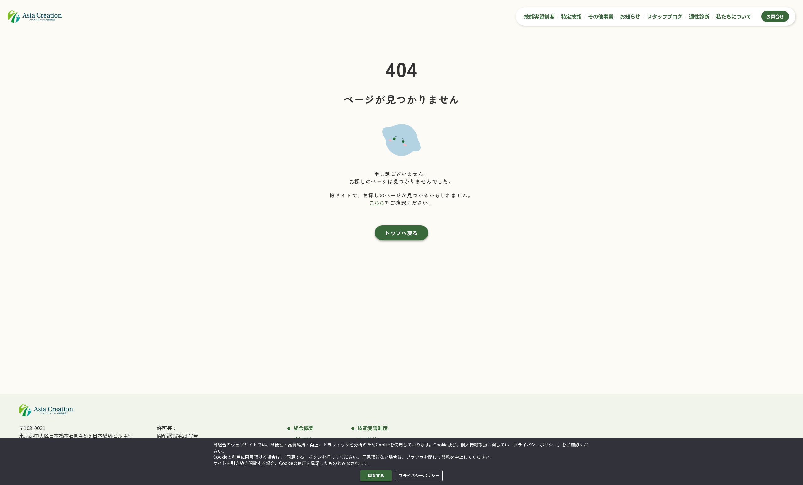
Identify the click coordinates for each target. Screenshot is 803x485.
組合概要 (304, 428)
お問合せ (775, 16)
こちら (376, 202)
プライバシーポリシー (419, 475)
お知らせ (630, 16)
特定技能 (571, 16)
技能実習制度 (539, 16)
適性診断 (699, 16)
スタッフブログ (664, 16)
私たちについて (733, 16)
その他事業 (600, 16)
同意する (376, 475)
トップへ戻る (401, 233)
